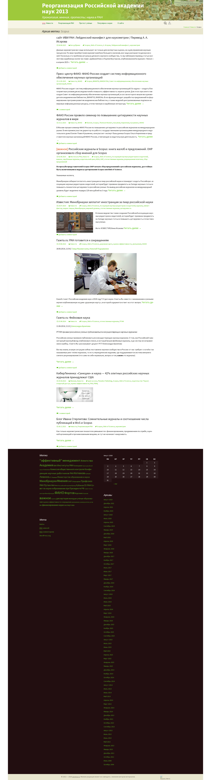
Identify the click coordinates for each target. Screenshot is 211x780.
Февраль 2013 (109, 745)
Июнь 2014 (107, 692)
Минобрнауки (80, 208)
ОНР (102, 159)
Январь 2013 (108, 749)
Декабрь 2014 (109, 670)
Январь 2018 (108, 552)
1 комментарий (64, 109)
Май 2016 (107, 605)
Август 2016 (108, 594)
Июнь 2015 (107, 647)
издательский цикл (87, 159)
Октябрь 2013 (109, 723)
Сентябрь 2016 (109, 590)
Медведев (54, 477)
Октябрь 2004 (109, 764)
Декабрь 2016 (109, 583)
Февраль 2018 (109, 549)
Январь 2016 (108, 621)
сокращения (66, 502)
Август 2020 (108, 515)
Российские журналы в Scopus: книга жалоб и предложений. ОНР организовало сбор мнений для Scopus (104, 151)
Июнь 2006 (107, 761)
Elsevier (89, 123)
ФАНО (80, 81)
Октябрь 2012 (109, 757)
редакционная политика (133, 159)
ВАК (55, 465)
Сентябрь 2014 (109, 681)
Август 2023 (108, 499)
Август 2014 (108, 685)
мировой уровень (93, 208)
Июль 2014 (107, 689)
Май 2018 (107, 537)
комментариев (47, 532)
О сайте (121, 23)
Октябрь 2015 (109, 632)
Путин (47, 485)
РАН (91, 383)
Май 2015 (107, 651)
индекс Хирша (68, 208)
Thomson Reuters (106, 123)
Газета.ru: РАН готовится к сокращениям (82, 240)
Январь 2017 (108, 579)
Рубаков (80, 485)
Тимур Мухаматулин (80, 248)
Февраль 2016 (109, 617)
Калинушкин (78, 466)
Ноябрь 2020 (108, 511)
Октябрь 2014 (109, 677)
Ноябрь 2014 (108, 674)
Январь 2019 (108, 530)
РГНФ (122, 321)
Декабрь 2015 (109, 624)
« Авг (115, 484)
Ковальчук (46, 469)
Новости (49, 23)
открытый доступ (63, 383)
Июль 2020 (107, 518)
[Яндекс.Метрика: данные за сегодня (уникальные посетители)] (165, 777)
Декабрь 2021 (109, 503)
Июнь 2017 (107, 571)
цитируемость (125, 208)
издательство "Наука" (140, 381)
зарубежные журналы (71, 159)
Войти (42, 524)
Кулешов (87, 473)
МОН (98, 159)
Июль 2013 (107, 734)
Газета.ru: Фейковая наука (73, 317)
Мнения (73, 381)
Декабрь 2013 (109, 715)
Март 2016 (107, 613)
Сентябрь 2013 (109, 727)
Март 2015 (107, 658)
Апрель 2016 (108, 609)
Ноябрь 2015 (108, 628)
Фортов (69, 493)
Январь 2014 (108, 711)
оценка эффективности (122, 244)
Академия (46, 465)
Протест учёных (85, 23)
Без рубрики (75, 45)
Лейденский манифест (120, 45)
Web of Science (96, 45)
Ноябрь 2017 (108, 560)
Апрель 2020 (108, 522)
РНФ (56, 485)
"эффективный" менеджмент (60, 460)
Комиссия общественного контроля (67, 469)
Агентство (87, 460)
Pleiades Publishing (105, 381)
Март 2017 (107, 575)
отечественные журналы (113, 159)
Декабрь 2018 (109, 534)
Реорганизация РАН (66, 23)
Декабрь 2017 (109, 556)
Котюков (79, 473)
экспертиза (69, 505)
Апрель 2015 (108, 655)
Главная (186, 27)
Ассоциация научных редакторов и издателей (130, 157)
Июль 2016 (107, 598)
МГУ (50, 477)
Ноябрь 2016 (108, 587)
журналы (139, 206)
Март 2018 (107, 545)
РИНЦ (96, 383)
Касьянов (116, 123)
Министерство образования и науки (73, 477)
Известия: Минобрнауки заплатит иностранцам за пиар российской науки (104, 202)
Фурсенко (79, 493)
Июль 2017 (107, 568)
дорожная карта (106, 244)
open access (92, 381)
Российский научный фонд (67, 485)
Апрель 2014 (108, 700)
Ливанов (44, 476)
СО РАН (87, 485)
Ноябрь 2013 (108, 719)
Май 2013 (107, 742)
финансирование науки (53, 505)
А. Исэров (107, 45)
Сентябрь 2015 (109, 636)
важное (59, 159)
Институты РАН (76, 157)
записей (44, 528)
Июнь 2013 (107, 738)
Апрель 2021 (108, 507)
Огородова (76, 481)
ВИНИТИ (96, 81)
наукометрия (135, 45)
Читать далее (79, 61)
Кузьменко (134, 123)
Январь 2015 (108, 666)
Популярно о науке (104, 23)
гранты (53, 499)
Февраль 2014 (109, 708)
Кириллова (125, 123)
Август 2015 (108, 640)
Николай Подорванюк (99, 248)
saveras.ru (76, 777)
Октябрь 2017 (109, 564)
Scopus (87, 45)
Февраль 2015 (109, 662)
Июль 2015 (107, 643)
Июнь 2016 (107, 602)
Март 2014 (107, 704)
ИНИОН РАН (104, 81)
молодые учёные (76, 498)
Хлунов (85, 493)
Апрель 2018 (108, 541)
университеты (84, 502)
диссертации (62, 498)
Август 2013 (108, 730)
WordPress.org (45, 535)
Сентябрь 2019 (109, 526)
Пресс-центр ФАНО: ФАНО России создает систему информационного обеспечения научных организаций (101, 75)
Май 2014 (107, 696)
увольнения (136, 244)
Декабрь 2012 (109, 753)
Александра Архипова (80, 326)
